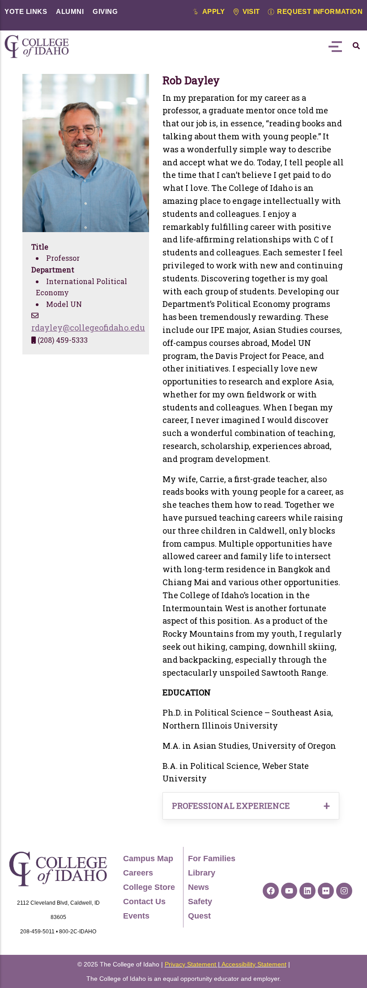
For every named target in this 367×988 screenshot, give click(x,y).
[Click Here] (356, 45)
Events (136, 915)
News (198, 887)
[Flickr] (326, 891)
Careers (138, 872)
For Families (211, 858)
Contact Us (144, 901)
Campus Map (148, 858)
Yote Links (25, 11)
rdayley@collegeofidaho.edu (88, 327)
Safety (200, 901)
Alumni (70, 11)
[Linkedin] (307, 891)
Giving (105, 11)
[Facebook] (271, 891)
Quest (199, 915)
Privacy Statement (190, 964)
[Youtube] (289, 891)
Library (201, 872)
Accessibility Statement (254, 964)
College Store (149, 887)
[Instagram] (344, 891)
